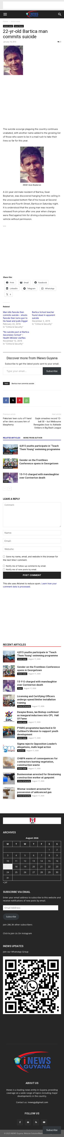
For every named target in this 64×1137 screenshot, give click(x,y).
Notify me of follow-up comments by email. (26, 566)
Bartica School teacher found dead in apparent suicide (43, 315)
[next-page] (9, 489)
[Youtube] (44, 1122)
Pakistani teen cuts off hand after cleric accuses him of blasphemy (17, 421)
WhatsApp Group (19, 951)
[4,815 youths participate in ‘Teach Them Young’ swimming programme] (10, 449)
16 (57, 861)
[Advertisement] (33, 5)
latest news (15, 21)
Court (6, 481)
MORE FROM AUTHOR (32, 438)
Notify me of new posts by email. (21, 569)
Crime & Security (24, 706)
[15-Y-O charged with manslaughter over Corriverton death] (10, 478)
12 (25, 861)
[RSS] (36, 1122)
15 (49, 861)
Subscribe (51, 371)
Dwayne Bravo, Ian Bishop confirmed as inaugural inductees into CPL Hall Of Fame (38, 715)
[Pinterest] (20, 400)
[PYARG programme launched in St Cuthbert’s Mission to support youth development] (9, 732)
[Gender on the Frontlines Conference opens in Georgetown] (10, 463)
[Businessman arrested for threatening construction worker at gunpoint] (9, 778)
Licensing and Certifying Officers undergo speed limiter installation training (36, 699)
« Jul (5, 882)
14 (41, 861)
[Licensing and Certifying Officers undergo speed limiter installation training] (9, 700)
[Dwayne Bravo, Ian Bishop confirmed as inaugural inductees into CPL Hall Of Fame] (9, 716)
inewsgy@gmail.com (38, 1102)
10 (8, 861)
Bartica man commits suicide (23, 383)
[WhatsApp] (26, 400)
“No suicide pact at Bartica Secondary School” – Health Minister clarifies (16, 335)
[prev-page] (5, 489)
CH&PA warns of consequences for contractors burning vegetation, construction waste (37, 761)
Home (5, 21)
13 (33, 861)
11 (16, 861)
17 (8, 866)
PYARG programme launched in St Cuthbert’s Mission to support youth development (37, 731)
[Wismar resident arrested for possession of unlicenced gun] (9, 793)
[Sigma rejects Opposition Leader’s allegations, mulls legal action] (9, 748)
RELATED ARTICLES (11, 438)
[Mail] (28, 1122)
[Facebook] (6, 400)
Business (21, 751)
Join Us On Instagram (21, 933)
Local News (19, 26)
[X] (13, 400)
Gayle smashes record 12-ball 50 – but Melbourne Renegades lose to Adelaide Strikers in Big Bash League (47, 423)
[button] (5, 14)
